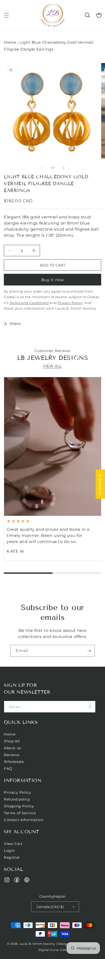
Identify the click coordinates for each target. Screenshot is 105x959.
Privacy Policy (17, 792)
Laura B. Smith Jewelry (37, 944)
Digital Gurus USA (52, 950)
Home (10, 42)
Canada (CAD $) (50, 907)
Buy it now (52, 279)
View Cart (13, 843)
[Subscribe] (89, 651)
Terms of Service (20, 813)
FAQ (8, 768)
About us (12, 748)
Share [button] (15, 323)
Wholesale (14, 761)
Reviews (11, 755)
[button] (6, 15)
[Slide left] (41, 167)
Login (9, 850)
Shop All (12, 741)
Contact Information (23, 820)
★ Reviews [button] (100, 484)
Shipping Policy (19, 806)
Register (12, 857)
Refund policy (17, 799)
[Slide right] (63, 167)
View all (52, 366)
